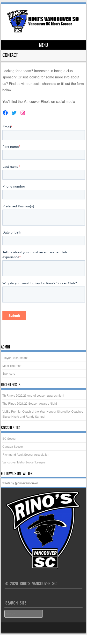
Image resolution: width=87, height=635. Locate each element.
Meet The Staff (11, 365)
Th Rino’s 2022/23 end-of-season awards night (33, 395)
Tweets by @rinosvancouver (19, 483)
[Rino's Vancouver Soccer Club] (43, 32)
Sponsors (8, 373)
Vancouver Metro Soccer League (23, 462)
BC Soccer (9, 438)
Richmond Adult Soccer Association (25, 454)
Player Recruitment (15, 357)
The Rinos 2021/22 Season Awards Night (29, 403)
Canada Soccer (12, 446)
